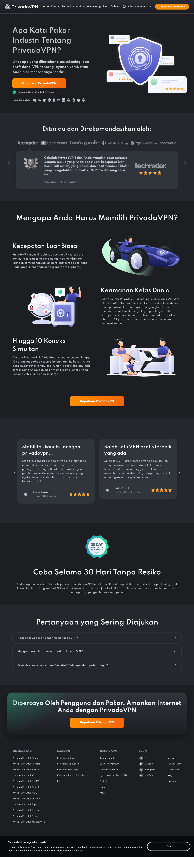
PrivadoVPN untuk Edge (24, 804)
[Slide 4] (144, 144)
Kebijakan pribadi (66, 758)
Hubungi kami (174, 764)
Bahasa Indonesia (138, 6)
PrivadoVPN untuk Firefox (25, 810)
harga (45, 6)
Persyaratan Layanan (68, 764)
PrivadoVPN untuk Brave (25, 816)
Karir (102, 787)
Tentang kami (107, 758)
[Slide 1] (54, 144)
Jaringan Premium (109, 764)
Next (180, 473)
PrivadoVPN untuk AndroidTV (27, 787)
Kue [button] (59, 781)
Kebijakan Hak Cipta (67, 770)
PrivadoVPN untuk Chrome (26, 799)
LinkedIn (149, 764)
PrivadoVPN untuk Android (26, 764)
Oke (169, 846)
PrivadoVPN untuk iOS (24, 775)
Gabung (115, 6)
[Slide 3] (114, 144)
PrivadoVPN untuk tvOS (24, 793)
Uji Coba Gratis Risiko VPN (113, 775)
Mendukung (94, 6)
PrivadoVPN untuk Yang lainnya (28, 822)
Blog (105, 6)
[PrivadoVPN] (21, 6)
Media (103, 793)
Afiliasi (103, 781)
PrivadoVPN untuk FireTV (25, 781)
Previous (14, 473)
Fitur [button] (54, 6)
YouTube (149, 775)
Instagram (150, 770)
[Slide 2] (84, 144)
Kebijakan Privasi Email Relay (72, 775)
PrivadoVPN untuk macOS (25, 770)
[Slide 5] (168, 144)
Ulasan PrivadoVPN (110, 770)
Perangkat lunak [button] (71, 6)
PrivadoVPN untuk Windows (26, 758)
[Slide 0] (28, 144)
